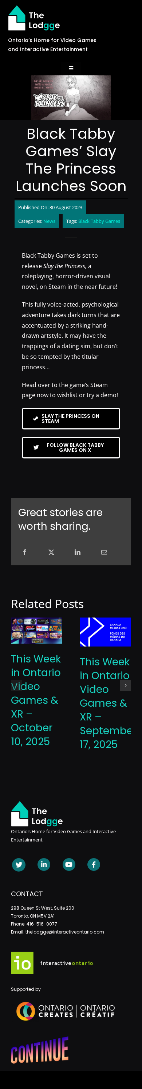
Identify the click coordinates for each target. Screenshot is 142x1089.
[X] (51, 552)
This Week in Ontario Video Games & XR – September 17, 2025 (108, 703)
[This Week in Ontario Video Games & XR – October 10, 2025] (36, 621)
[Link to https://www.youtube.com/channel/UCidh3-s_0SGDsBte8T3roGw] (69, 864)
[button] (16, 685)
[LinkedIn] (77, 552)
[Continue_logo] (39, 1039)
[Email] (104, 552)
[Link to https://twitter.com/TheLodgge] (18, 865)
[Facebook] (24, 552)
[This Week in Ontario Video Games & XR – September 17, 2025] (105, 621)
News (49, 221)
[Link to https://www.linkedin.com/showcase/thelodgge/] (44, 864)
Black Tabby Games (99, 221)
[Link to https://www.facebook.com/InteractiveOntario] (93, 864)
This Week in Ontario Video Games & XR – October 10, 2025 (36, 700)
